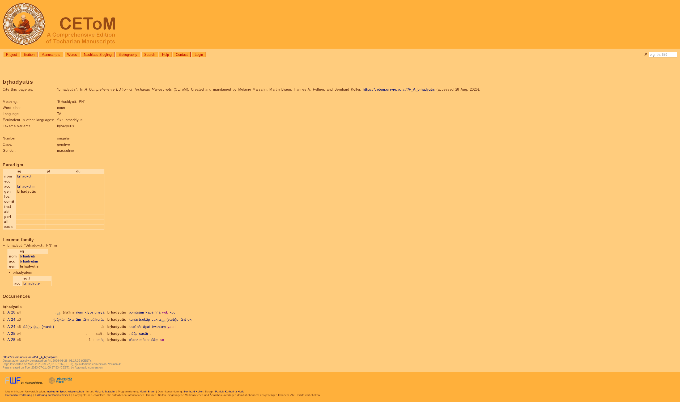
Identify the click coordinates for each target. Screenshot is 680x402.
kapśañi (135, 327)
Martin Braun (147, 391)
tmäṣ (100, 340)
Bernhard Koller (193, 391)
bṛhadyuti (25, 176)
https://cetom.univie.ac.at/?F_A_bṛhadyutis (399, 89)
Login (199, 55)
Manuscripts (50, 55)
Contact (182, 55)
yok (165, 312)
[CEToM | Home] (340, 24)
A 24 (11, 319)
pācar (133, 340)
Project (11, 55)
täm (86, 319)
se (162, 340)
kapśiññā (153, 312)
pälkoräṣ (98, 319)
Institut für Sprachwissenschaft (65, 391)
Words (72, 55)
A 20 (11, 312)
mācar (144, 340)
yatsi (172, 327)
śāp (134, 334)
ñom (79, 312)
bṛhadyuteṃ (33, 283)
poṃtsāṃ (136, 312)
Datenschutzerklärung (18, 394)
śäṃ (155, 340)
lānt (183, 319)
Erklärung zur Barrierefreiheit (52, 394)
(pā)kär (59, 319)
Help (165, 55)
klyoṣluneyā (95, 312)
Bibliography (127, 55)
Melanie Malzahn (105, 391)
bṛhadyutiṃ (26, 186)
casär (143, 334)
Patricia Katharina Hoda (229, 391)
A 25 (11, 334)
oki (190, 319)
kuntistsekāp (139, 319)
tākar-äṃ (73, 319)
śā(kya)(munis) (38, 327)
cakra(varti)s (165, 319)
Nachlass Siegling (98, 55)
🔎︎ (646, 55)
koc (173, 312)
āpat (146, 327)
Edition (29, 55)
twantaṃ (159, 327)
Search (149, 55)
